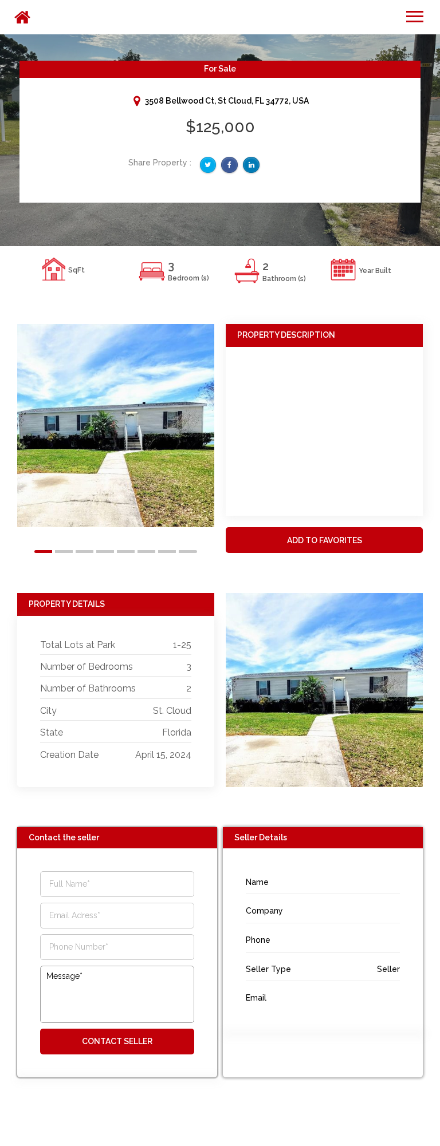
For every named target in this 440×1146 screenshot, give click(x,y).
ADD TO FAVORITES (324, 540)
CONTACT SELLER (117, 1041)
